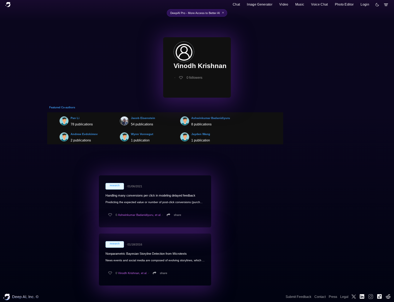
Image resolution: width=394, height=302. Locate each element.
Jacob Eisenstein (143, 118)
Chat (236, 4)
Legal (344, 297)
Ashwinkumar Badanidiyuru (210, 118)
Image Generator (259, 4)
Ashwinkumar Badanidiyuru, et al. (139, 214)
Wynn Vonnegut (142, 134)
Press (333, 297)
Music (299, 4)
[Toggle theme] (377, 4)
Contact (320, 297)
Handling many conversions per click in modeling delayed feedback (150, 195)
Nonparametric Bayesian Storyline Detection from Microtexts (146, 253)
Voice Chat (319, 4)
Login (365, 4)
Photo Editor (344, 4)
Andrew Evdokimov (84, 134)
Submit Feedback (298, 297)
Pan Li (75, 118)
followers (194, 77)
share (177, 214)
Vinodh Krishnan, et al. (132, 273)
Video (283, 4)
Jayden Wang (200, 134)
